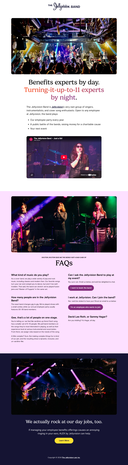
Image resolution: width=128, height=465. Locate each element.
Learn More (64, 440)
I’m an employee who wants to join (86, 307)
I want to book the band (81, 288)
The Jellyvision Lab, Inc (71, 458)
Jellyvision (57, 106)
